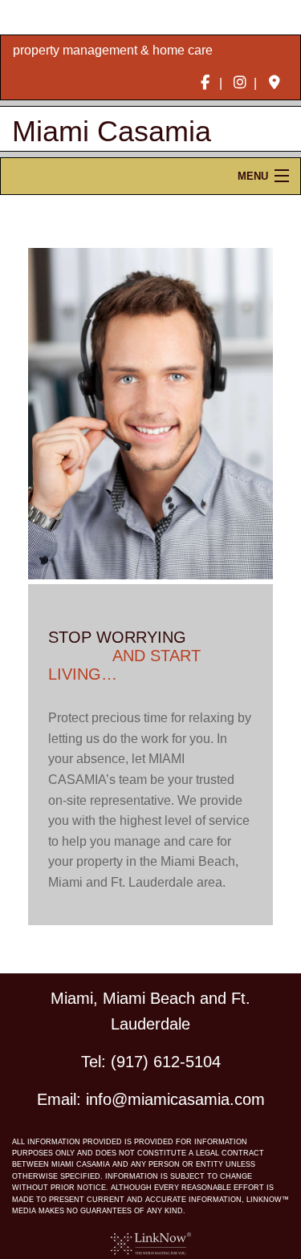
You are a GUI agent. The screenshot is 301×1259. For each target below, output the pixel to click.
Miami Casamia (111, 131)
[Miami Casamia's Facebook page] (205, 83)
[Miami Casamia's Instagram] (240, 83)
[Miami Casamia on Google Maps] (274, 83)
